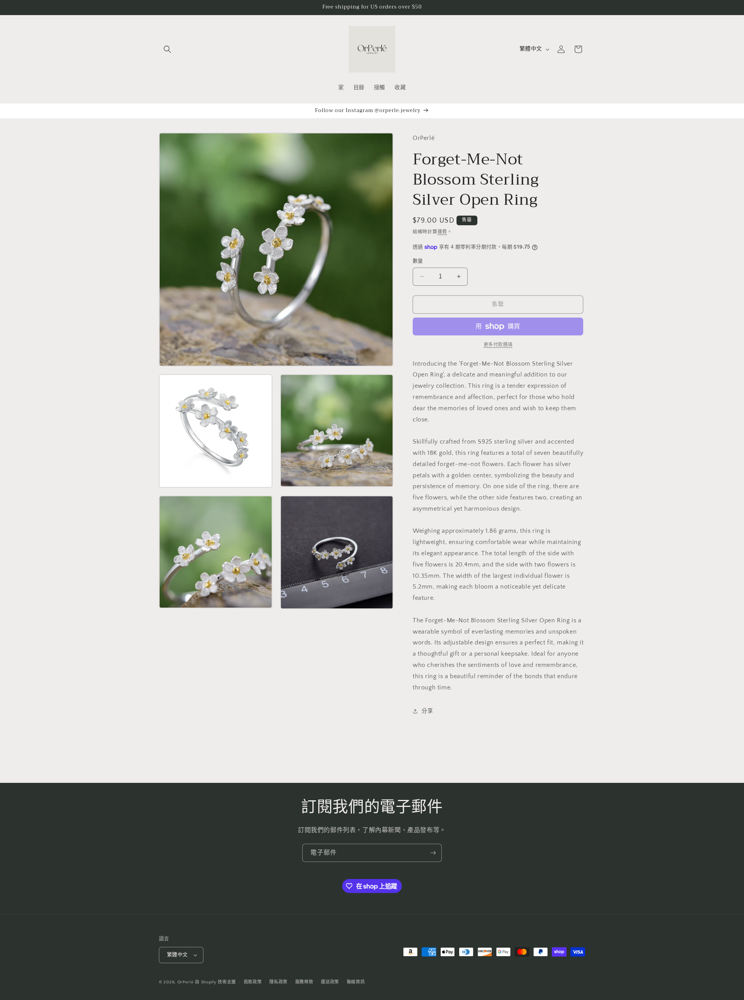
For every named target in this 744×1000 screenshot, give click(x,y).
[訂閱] (432, 853)
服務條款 (304, 982)
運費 (442, 232)
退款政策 (253, 982)
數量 (418, 261)
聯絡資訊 (356, 982)
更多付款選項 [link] (498, 344)
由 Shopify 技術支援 (215, 982)
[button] (167, 49)
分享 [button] (427, 711)
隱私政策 (278, 982)
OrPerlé (185, 982)
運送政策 (330, 982)
